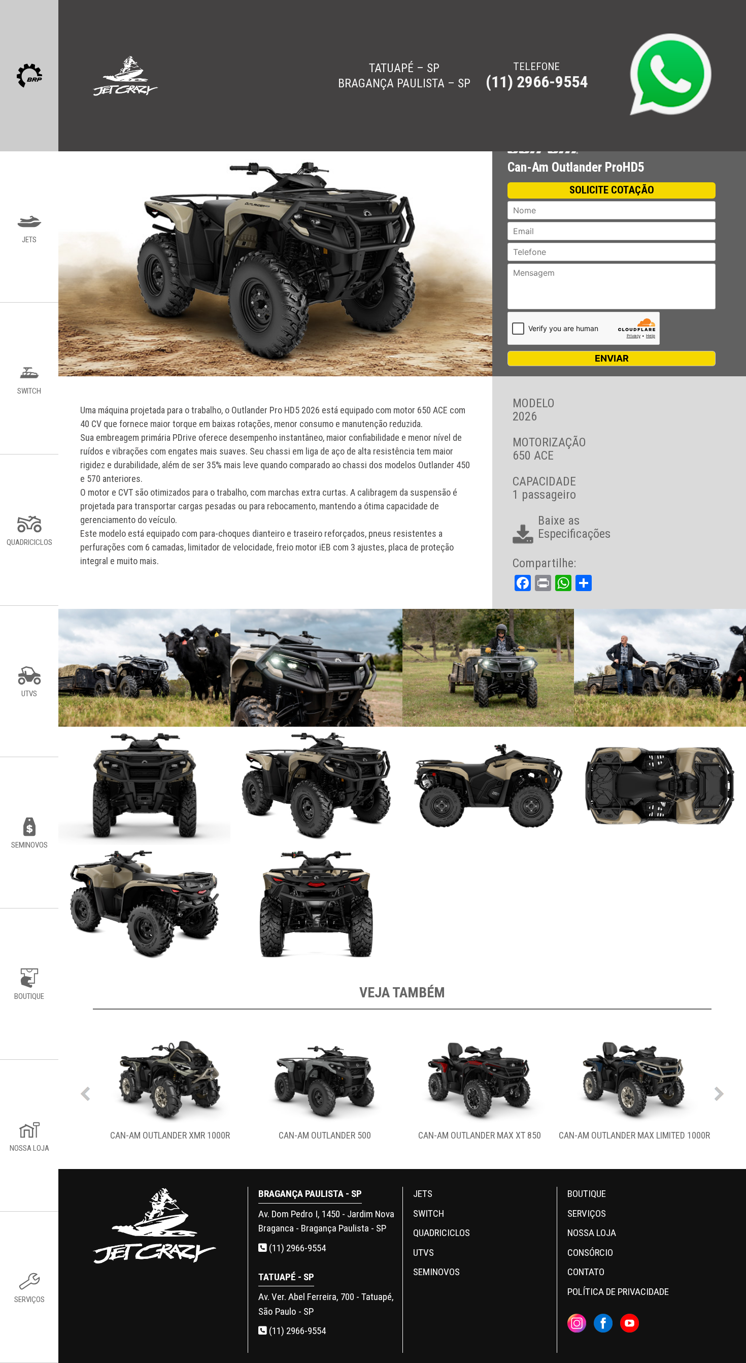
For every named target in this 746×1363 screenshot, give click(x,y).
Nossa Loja (591, 1233)
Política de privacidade (618, 1291)
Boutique (586, 1193)
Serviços (586, 1213)
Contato (585, 1272)
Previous (85, 1091)
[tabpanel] (170, 1091)
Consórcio (590, 1252)
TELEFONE (537, 75)
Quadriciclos (441, 1233)
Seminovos (436, 1272)
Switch (428, 1213)
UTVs (423, 1252)
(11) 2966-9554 (296, 1248)
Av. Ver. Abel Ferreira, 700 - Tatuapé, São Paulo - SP (326, 1304)
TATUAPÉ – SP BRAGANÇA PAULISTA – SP (404, 75)
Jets (422, 1193)
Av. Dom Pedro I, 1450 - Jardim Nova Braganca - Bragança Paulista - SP (326, 1221)
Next (719, 1091)
